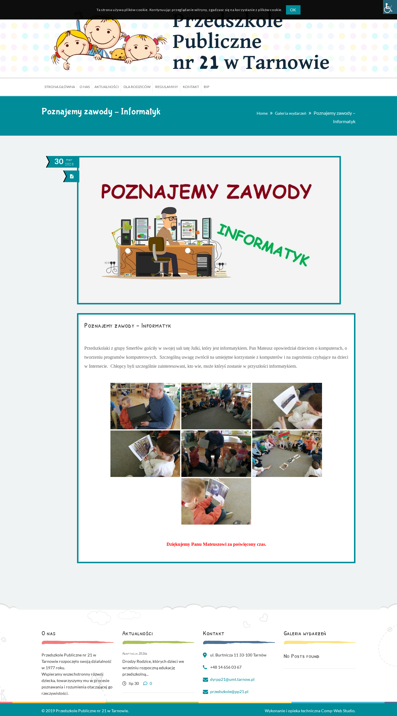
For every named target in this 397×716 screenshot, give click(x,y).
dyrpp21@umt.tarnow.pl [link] (232, 679)
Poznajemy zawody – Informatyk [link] (127, 325)
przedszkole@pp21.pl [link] (229, 691)
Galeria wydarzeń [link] (290, 113)
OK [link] (293, 9)
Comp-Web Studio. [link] (338, 710)
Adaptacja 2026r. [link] (135, 653)
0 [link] (150, 683)
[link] (390, 7)
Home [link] (262, 113)
